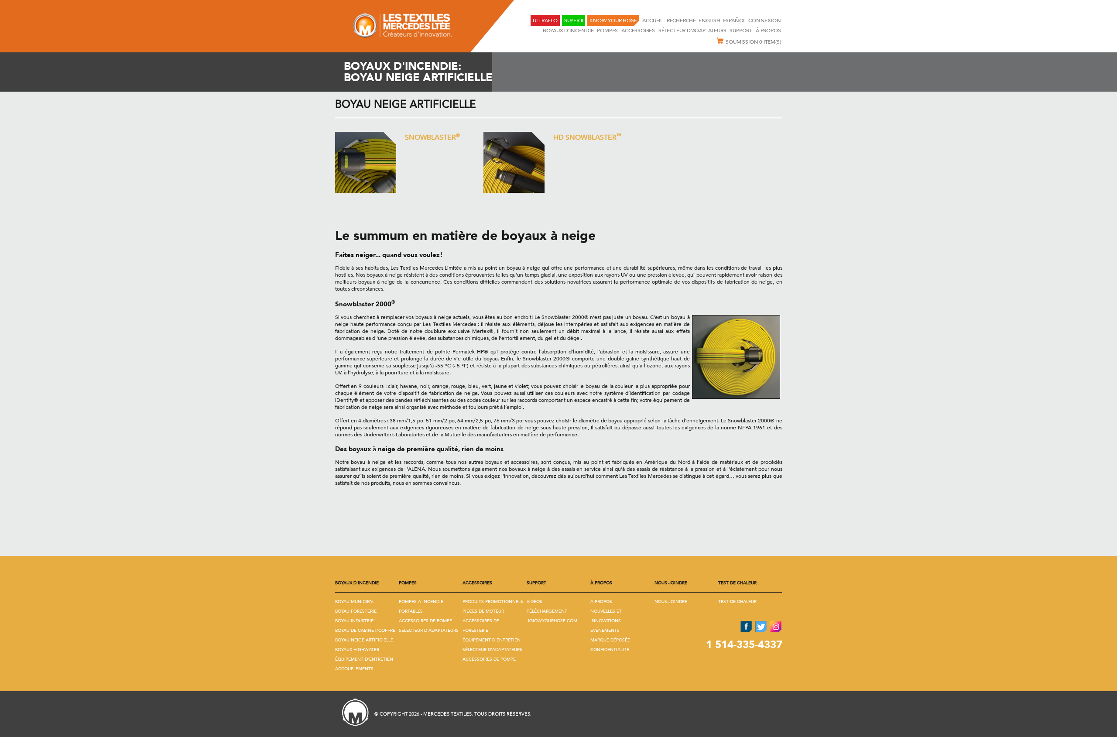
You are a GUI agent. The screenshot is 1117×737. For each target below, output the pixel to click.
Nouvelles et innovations (606, 616)
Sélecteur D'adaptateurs (692, 30)
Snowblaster (432, 136)
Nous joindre (670, 602)
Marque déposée (610, 640)
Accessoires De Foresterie (481, 626)
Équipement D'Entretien (364, 659)
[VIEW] (365, 162)
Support (741, 30)
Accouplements (354, 669)
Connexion (764, 20)
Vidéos (534, 602)
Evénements (605, 630)
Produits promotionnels (493, 602)
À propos (768, 30)
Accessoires (638, 30)
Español (734, 20)
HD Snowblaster (587, 136)
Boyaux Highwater (357, 650)
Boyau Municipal (354, 602)
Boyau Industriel (355, 621)
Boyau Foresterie (356, 611)
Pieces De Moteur (483, 611)
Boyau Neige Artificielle (405, 104)
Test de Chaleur (737, 602)
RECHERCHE (681, 20)
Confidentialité (609, 650)
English (709, 20)
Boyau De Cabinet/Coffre (365, 630)
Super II (573, 20)
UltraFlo (545, 20)
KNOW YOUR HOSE (613, 20)
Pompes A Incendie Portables (421, 606)
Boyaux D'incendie (568, 30)
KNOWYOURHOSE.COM (552, 621)
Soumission (753, 41)
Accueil (653, 20)
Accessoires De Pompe (425, 621)
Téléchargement (547, 611)
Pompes (607, 30)
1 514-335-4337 (744, 645)
